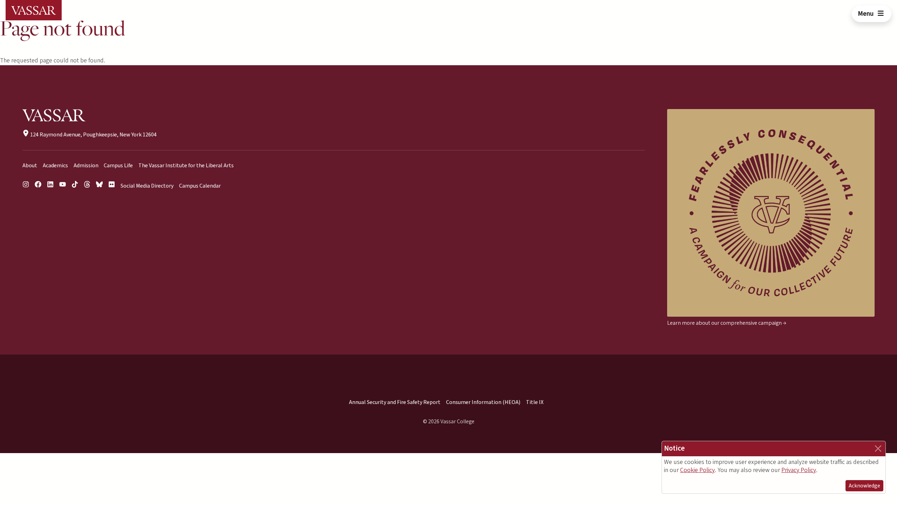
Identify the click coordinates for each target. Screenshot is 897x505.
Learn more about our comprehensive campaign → (726, 323)
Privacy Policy (798, 470)
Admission (86, 165)
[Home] (34, 10)
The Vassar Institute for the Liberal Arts (186, 165)
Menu (866, 14)
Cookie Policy (697, 470)
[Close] (878, 448)
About (29, 165)
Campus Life (118, 165)
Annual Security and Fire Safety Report (394, 402)
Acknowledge (864, 486)
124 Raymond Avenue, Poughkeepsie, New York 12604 (93, 135)
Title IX (534, 402)
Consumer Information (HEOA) (483, 402)
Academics (55, 165)
